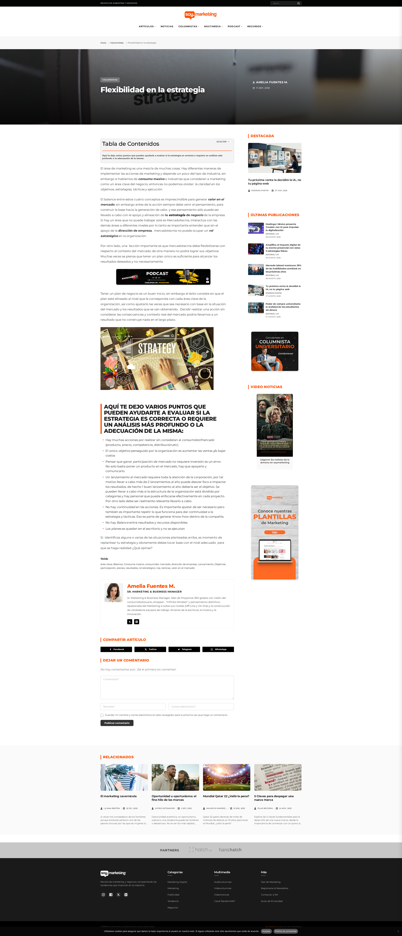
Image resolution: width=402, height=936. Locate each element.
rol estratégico (147, 567)
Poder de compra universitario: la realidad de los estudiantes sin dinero (283, 306)
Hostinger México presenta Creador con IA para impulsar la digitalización (282, 227)
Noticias (167, 26)
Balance (118, 564)
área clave (106, 564)
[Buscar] (298, 3)
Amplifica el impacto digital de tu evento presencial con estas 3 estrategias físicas (283, 247)
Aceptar (266, 931)
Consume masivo (134, 564)
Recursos (254, 26)
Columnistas (187, 26)
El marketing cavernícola (118, 796)
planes (121, 567)
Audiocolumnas (222, 882)
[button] (275, 432)
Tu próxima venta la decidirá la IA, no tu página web (283, 288)
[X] (129, 621)
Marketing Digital (177, 882)
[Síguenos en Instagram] (103, 895)
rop (158, 567)
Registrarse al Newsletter (274, 888)
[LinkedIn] (136, 621)
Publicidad (173, 894)
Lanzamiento (205, 564)
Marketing (173, 888)
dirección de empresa (184, 564)
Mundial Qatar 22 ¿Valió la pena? (226, 796)
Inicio (103, 42)
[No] (398, 931)
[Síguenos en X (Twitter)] (118, 895)
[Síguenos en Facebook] (111, 895)
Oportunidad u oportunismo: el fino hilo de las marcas (174, 798)
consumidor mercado (157, 564)
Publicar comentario (117, 722)
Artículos (146, 26)
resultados (132, 567)
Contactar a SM (269, 894)
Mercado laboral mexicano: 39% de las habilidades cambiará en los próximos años (283, 268)
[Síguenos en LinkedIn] (126, 895)
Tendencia (173, 901)
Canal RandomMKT (224, 901)
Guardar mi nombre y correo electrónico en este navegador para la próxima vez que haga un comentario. (166, 714)
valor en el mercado (183, 567)
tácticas (165, 567)
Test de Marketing (271, 882)
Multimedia (212, 26)
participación (108, 567)
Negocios (173, 907)
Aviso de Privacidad (271, 901)
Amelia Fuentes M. (151, 586)
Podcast (234, 26)
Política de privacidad (286, 931)
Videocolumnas (222, 888)
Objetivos (220, 564)
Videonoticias (221, 894)
